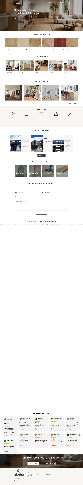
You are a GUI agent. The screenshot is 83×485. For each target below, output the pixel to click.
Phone (43, 194)
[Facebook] (62, 2)
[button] (41, 155)
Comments (17, 199)
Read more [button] (6, 426)
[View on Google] (5, 419)
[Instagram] (60, 2)
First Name (17, 190)
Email (16, 194)
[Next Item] (79, 316)
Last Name (44, 190)
